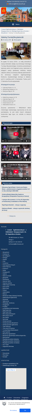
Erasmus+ (5, 268)
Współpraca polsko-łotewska (11, 339)
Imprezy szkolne (7, 283)
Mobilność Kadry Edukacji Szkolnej (12, 296)
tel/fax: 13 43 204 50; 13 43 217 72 (16, 1)
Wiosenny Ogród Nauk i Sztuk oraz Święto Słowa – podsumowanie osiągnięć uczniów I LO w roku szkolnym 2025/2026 (16, 189)
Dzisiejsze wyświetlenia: (9, 363)
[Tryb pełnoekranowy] (29, 141)
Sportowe (5, 319)
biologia (5, 257)
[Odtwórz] (3, 141)
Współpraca (24, 399)
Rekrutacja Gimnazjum (9, 314)
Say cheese (6, 317)
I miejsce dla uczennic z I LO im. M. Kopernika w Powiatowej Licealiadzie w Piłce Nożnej (15, 200)
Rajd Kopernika (7, 310)
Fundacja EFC (6, 272)
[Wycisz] (26, 141)
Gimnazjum (6, 279)
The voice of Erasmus (9, 328)
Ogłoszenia (6, 301)
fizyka (4, 270)
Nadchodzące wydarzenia (10, 297)
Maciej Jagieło (17, 40)
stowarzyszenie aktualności (10, 323)
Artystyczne (6, 254)
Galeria (5, 274)
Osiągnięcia (6, 305)
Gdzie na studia (7, 276)
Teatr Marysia (7, 326)
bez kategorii (6, 256)
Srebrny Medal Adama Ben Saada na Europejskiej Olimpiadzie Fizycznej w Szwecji (15, 195)
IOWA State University (9, 285)
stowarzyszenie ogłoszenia (10, 324)
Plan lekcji (5, 355)
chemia (5, 259)
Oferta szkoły (8, 399)
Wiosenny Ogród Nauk (9, 334)
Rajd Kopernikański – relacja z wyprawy (14, 205)
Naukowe (5, 299)
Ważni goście (6, 332)
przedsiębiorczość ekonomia (11, 308)
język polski (6, 286)
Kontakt (5, 357)
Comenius (5, 263)
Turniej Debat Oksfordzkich (10, 330)
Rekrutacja (16, 399)
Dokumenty (6, 353)
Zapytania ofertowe (8, 346)
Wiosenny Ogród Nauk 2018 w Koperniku (14, 335)
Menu (17, 24)
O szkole (9, 397)
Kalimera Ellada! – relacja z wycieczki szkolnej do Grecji (16, 209)
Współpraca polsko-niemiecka (11, 341)
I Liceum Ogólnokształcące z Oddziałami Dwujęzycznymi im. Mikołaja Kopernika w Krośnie (11, 17)
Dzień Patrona (7, 267)
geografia (5, 277)
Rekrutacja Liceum (8, 315)
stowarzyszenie (7, 321)
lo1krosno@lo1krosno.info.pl (17, 4)
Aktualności (4, 33)
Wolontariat (6, 337)
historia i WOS (7, 281)
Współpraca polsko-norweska (11, 343)
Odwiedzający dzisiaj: (8, 365)
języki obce (6, 288)
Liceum (5, 290)
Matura (5, 294)
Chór (4, 261)
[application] (16, 133)
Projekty (5, 306)
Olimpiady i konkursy (8, 303)
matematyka (6, 292)
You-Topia (6, 344)
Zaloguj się (12, 216)
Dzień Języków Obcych (9, 265)
